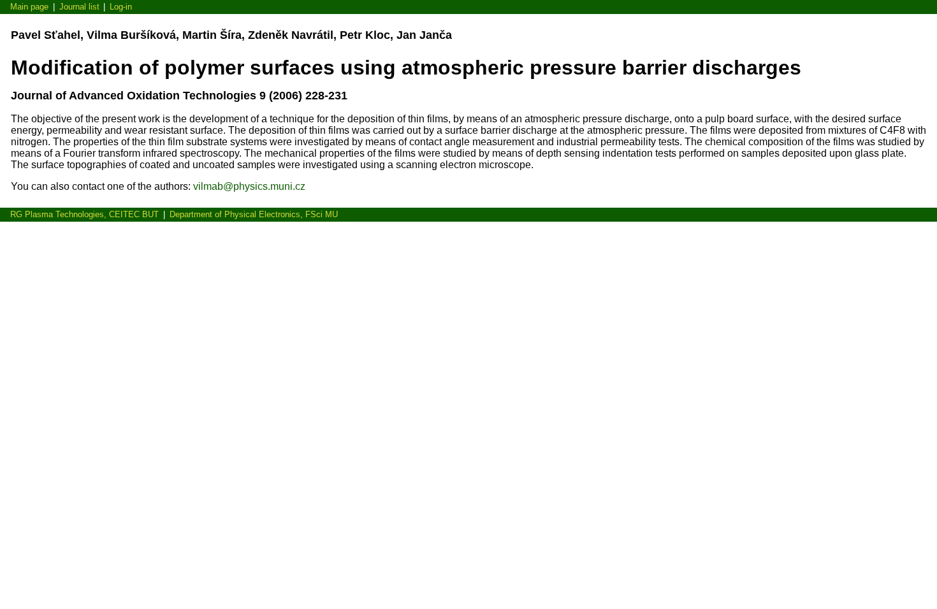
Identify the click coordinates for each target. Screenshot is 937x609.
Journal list (79, 6)
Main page (29, 6)
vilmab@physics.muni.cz (249, 186)
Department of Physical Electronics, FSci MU (254, 214)
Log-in (121, 6)
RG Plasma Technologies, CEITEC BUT (84, 214)
